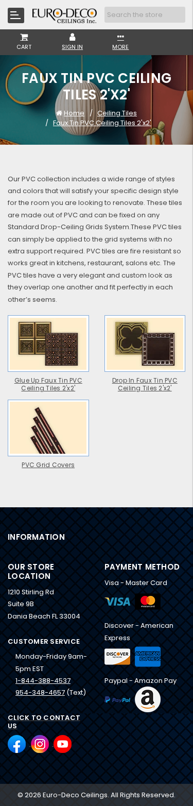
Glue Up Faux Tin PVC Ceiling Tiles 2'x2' (48, 384)
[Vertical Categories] (16, 15)
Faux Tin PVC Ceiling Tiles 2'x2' (102, 123)
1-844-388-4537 (43, 680)
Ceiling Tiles (117, 113)
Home (74, 113)
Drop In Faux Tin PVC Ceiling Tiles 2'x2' (145, 384)
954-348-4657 (40, 692)
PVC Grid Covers (48, 465)
